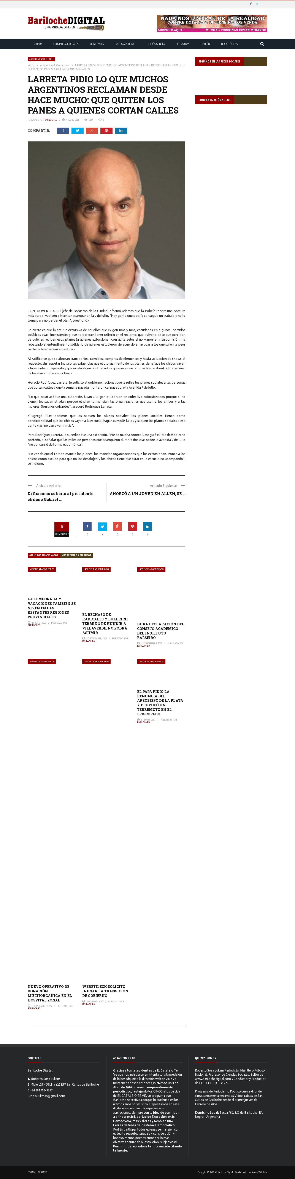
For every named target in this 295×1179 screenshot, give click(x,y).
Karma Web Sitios (259, 1172)
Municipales (97, 44)
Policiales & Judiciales (65, 44)
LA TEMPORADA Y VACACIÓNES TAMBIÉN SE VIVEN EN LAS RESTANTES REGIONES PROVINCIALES (52, 608)
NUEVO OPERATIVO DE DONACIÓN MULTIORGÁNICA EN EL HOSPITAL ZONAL (50, 993)
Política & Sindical (125, 44)
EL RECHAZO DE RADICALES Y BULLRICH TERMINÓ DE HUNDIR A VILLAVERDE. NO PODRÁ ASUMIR (105, 623)
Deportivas (183, 44)
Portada (37, 44)
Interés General (156, 44)
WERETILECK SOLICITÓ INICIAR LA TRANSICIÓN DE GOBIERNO (105, 991)
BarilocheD (50, 119)
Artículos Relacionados (43, 555)
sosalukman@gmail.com (48, 1096)
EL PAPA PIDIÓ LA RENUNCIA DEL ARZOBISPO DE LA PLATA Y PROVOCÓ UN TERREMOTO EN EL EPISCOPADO (160, 702)
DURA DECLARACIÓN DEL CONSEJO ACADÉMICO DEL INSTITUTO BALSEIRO (160, 631)
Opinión (205, 44)
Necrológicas (229, 44)
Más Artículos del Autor (76, 555)
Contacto (42, 1172)
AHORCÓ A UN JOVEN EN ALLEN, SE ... (147, 493)
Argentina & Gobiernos (41, 59)
